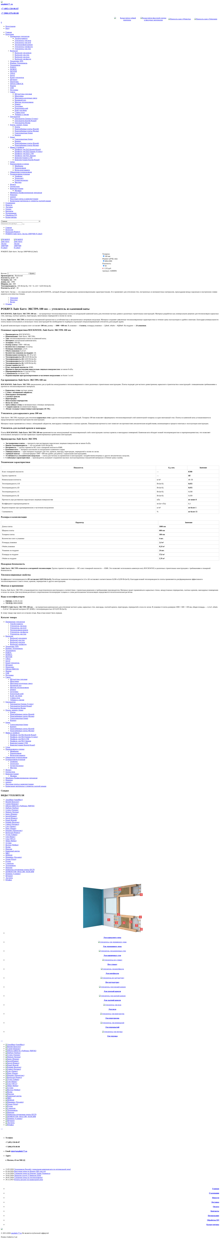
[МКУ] (8, 1098)
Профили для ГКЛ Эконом (25, 156)
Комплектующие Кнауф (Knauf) (27, 160)
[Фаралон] (10, 1112)
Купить (32, 273)
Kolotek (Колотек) (12, 822)
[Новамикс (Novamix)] (15, 1102)
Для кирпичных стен (112, 955)
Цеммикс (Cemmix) (13, 874)
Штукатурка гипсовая (23, 94)
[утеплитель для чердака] (112, 1032)
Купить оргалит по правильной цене (28, 1180)
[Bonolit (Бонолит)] (13, 1047)
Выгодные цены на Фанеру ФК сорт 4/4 (30, 1171)
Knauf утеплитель (17, 77)
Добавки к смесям (22, 114)
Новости (215, 1198)
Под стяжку (112, 964)
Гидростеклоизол (21, 180)
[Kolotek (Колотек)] (13, 1067)
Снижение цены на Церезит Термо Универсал (32, 1173)
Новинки (13, 195)
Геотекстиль (15, 186)
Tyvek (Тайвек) (11, 835)
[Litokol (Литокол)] (13, 1069)
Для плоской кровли (112, 991)
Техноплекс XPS (16, 61)
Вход (7, 28)
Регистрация (10, 26)
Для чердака (112, 1036)
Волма (8, 847)
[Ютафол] (10, 1125)
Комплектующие (16, 188)
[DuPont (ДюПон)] (13, 1053)
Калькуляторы (212, 1225)
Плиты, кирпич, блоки (19, 125)
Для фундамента (21, 38)
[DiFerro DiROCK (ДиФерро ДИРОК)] (21, 1051)
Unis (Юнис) (10, 837)
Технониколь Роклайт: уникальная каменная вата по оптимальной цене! (42, 1169)
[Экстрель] (10, 1123)
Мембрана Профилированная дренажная (26, 193)
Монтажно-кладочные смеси (26, 98)
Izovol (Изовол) (11, 818)
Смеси (12, 92)
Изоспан (9, 849)
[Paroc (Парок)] (12, 1073)
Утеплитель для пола (23, 40)
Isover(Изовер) (11, 816)
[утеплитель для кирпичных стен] (112, 951)
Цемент (18, 104)
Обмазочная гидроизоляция (21, 172)
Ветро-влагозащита (22, 170)
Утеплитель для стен (23, 49)
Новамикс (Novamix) (14, 857)
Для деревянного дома (112, 946)
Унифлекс (18, 176)
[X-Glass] (9, 1088)
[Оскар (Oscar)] (12, 1104)
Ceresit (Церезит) (12, 804)
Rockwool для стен (22, 55)
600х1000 (108, 261)
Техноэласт (19, 178)
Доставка (215, 1202)
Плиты (17, 127)
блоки (12, 137)
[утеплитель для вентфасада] (112, 969)
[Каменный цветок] (14, 1096)
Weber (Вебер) (11, 841)
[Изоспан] (10, 1094)
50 (106, 266)
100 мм (107, 256)
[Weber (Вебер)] (12, 1086)
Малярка (18, 191)
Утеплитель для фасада (24, 47)
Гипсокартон (15, 117)
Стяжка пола (20, 112)
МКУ (8, 853)
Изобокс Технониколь (18, 63)
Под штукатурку (112, 982)
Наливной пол (20, 100)
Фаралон (9, 867)
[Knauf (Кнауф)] (12, 1065)
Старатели (10, 863)
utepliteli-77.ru (16, 1233)
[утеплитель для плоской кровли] (112, 987)
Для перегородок (112, 1018)
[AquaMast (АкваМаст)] (15, 1045)
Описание (14, 298)
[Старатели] (10, 1108)
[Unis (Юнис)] (11, 1082)
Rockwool (14, 51)
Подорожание (213, 1216)
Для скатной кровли (112, 1000)
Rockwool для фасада (23, 59)
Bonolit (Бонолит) (12, 802)
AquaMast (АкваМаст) (14, 800)
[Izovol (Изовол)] (12, 1063)
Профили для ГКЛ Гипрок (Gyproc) (28, 151)
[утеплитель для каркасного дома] (112, 933)
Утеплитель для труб (23, 43)
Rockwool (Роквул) (13, 232)
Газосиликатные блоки (24, 133)
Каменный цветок (13, 851)
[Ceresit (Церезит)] (13, 1049)
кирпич (13, 197)
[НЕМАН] (10, 1100)
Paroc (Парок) (11, 828)
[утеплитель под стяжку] (112, 960)
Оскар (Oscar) (11, 859)
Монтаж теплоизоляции (24, 102)
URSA (12, 73)
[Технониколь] (12, 1110)
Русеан (8, 861)
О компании (214, 1193)
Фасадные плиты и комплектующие (24, 199)
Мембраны (19, 166)
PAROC (13, 67)
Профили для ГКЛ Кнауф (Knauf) (28, 149)
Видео (12, 302)
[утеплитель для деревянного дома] (112, 942)
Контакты (215, 1211)
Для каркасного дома (112, 938)
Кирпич (18, 135)
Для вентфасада (112, 973)
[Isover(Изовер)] (12, 1061)
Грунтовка (19, 106)
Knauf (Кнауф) (11, 820)
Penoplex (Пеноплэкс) (14, 830)
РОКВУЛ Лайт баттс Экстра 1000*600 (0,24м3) (24, 234)
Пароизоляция (20, 168)
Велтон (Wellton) (12, 845)
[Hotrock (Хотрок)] (13, 1057)
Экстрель (9, 878)
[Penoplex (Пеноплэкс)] (15, 1075)
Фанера (13, 86)
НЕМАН (9, 855)
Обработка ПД (213, 1220)
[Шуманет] (10, 1121)
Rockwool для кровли (23, 53)
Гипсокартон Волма (22, 123)
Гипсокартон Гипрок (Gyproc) (26, 119)
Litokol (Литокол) (12, 824)
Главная (9, 228)
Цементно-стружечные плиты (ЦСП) (20, 870)
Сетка (12, 162)
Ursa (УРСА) (10, 839)
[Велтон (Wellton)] (13, 1090)
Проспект (14, 300)
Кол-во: (4, 273)
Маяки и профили (17, 147)
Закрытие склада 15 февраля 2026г (27, 1175)
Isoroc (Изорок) (11, 814)
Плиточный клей (21, 108)
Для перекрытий (112, 1027)
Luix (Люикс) (11, 826)
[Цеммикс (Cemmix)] (14, 1119)
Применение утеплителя (19, 36)
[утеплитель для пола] (112, 1005)
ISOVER (13, 71)
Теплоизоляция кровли (24, 45)
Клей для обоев (21, 110)
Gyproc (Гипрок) (12, 810)
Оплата (216, 1207)
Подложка (14, 90)
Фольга (13, 184)
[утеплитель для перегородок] (112, 1014)
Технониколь (15, 65)
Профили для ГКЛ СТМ (24, 154)
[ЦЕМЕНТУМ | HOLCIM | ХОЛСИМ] (21, 1116)
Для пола (112, 1009)
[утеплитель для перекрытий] (112, 1023)
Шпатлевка (19, 96)
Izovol (12, 75)
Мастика (18, 182)
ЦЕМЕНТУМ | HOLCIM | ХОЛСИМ (20, 872)
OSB (12, 88)
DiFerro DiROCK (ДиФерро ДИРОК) (20, 806)
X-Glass (8, 843)
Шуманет (13, 80)
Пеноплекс (14, 82)
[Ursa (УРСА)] (11, 1084)
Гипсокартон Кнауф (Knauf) (25, 121)
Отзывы (9, 304)
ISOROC (13, 69)
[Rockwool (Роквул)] (14, 1077)
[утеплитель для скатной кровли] (112, 996)
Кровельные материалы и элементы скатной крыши (30, 201)
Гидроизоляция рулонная (20, 174)
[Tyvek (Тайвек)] (12, 1079)
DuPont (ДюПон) (12, 808)
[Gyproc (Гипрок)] (13, 1055)
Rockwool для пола (22, 57)
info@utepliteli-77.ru (19, 1151)
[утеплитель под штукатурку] (112, 978)
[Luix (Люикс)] (12, 1071)
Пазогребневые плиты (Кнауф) (27, 129)
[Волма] (9, 1092)
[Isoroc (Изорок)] (12, 1059)
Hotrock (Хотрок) (12, 812)
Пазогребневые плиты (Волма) (27, 131)
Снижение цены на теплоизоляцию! (28, 1177)
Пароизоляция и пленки (19, 164)
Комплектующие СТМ (23, 158)
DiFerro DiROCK (16, 84)
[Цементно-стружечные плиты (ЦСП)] (21, 1114)
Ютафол (9, 880)
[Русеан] (9, 1106)
